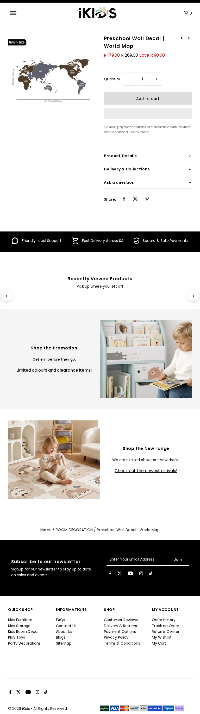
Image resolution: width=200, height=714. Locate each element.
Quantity (112, 79)
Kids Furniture (20, 619)
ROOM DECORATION (74, 529)
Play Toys (16, 637)
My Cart (159, 643)
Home (46, 529)
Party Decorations (24, 643)
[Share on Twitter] (135, 199)
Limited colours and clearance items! (54, 370)
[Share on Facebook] (124, 199)
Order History (164, 619)
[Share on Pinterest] (147, 199)
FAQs (60, 619)
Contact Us (66, 625)
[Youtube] (130, 574)
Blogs (60, 637)
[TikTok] (150, 574)
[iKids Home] (97, 13)
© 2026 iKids (19, 708)
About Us (64, 631)
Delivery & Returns (120, 625)
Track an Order (165, 625)
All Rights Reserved (50, 708)
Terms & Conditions (122, 643)
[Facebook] (110, 574)
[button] (148, 113)
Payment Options (120, 631)
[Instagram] (141, 574)
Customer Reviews (121, 619)
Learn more (139, 131)
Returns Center (165, 631)
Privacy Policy (116, 637)
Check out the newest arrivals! (146, 471)
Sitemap (63, 643)
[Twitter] (119, 574)
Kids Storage (19, 625)
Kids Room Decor (23, 631)
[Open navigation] (22, 13)
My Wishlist (162, 637)
